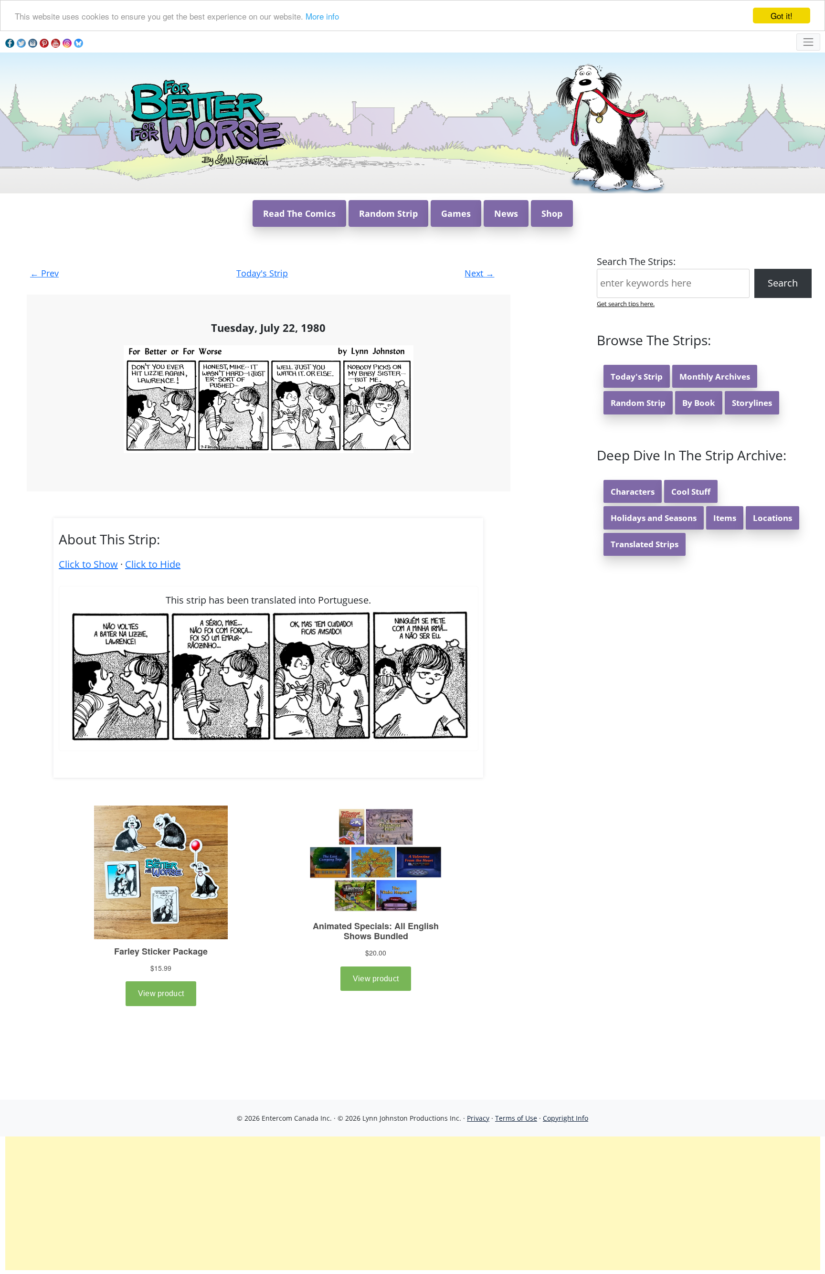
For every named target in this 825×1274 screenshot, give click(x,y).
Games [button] (456, 213)
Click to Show (88, 564)
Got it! (782, 15)
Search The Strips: (636, 261)
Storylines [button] (752, 402)
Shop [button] (551, 213)
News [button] (506, 213)
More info (322, 16)
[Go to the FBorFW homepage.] (206, 122)
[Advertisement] (412, 1203)
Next (479, 273)
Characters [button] (633, 491)
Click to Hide (152, 564)
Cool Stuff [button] (690, 491)
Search (783, 282)
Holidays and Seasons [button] (654, 517)
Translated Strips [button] (644, 544)
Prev (44, 273)
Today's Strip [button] (637, 376)
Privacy (478, 1118)
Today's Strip (262, 273)
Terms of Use (516, 1118)
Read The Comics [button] (299, 213)
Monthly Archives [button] (714, 376)
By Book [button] (698, 402)
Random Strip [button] (388, 213)
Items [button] (724, 517)
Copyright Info (565, 1118)
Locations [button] (772, 517)
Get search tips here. (626, 303)
